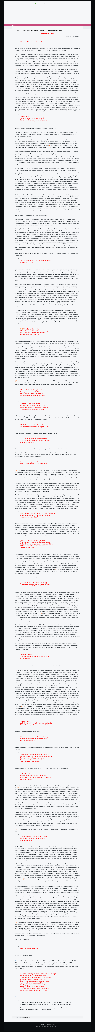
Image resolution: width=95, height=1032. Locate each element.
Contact (13, 25)
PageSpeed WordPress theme (42, 1026)
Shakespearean (51, 1024)
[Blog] (47, 12)
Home (8, 25)
